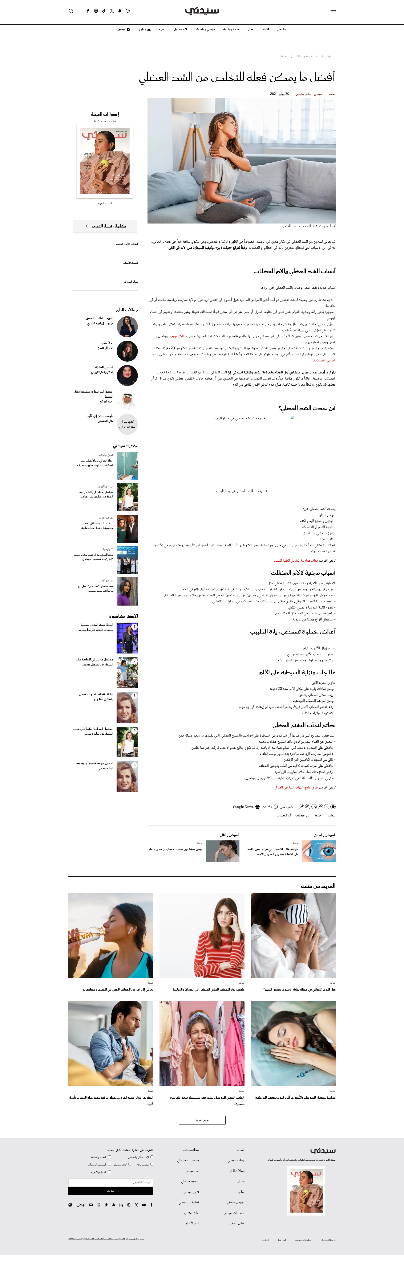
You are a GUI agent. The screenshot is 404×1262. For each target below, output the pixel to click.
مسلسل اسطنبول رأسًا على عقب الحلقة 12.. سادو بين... (93, 731)
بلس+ (162, 29)
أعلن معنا (282, 1240)
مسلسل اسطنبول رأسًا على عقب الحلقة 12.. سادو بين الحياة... (95, 494)
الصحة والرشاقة (98, 1157)
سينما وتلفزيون (105, 486)
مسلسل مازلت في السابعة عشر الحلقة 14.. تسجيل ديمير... (94, 662)
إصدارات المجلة (105, 114)
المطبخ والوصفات (97, 1165)
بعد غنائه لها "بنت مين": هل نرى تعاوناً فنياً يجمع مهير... (95, 588)
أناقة (266, 29)
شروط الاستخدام (328, 1240)
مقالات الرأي (127, 310)
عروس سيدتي (236, 1202)
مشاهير (281, 29)
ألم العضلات (284, 816)
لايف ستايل (180, 29)
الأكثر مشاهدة (123, 616)
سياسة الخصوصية (303, 1240)
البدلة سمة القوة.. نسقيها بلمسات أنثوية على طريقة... (96, 627)
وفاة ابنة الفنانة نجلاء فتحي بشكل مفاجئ (96, 697)
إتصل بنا (265, 1240)
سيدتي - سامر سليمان (309, 94)
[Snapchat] (120, 11)
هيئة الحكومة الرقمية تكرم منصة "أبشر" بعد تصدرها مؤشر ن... (93, 557)
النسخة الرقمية (105, 203)
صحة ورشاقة (231, 29)
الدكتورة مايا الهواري (101, 372)
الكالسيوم (178, 336)
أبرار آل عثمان (105, 348)
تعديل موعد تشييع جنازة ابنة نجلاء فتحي (94, 766)
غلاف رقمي (191, 1213)
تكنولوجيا (108, 549)
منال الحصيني (105, 421)
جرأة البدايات (131, 282)
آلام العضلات (302, 816)
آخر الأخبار (192, 1223)
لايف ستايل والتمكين (138, 1157)
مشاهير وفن (143, 1165)
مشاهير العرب (106, 517)
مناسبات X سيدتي (188, 1160)
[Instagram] (96, 11)
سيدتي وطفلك (205, 29)
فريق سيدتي (191, 1192)
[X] (112, 11)
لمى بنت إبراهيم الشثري (100, 323)
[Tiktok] (104, 11)
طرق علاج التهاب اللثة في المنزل (296, 787)
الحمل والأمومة (98, 1172)
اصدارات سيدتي (234, 1213)
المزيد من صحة (318, 886)
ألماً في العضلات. (324, 360)
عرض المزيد (202, 1120)
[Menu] (333, 10)
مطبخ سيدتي (236, 1160)
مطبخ (142, 29)
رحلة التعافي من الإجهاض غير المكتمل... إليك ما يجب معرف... (94, 463)
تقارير (241, 1192)
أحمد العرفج (106, 402)
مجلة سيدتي (191, 1150)
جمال (251, 29)
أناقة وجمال (120, 1165)
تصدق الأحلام (130, 263)
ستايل (241, 1181)
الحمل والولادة (105, 455)
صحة (332, 94)
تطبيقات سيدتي (188, 1202)
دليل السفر (237, 1223)
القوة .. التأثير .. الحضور (127, 244)
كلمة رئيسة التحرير (109, 226)
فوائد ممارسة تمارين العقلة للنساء (296, 561)
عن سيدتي (192, 1171)
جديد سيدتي (125, 446)
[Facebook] (88, 11)
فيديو (122, 29)
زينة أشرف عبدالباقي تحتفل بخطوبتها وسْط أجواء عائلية (97, 525)
